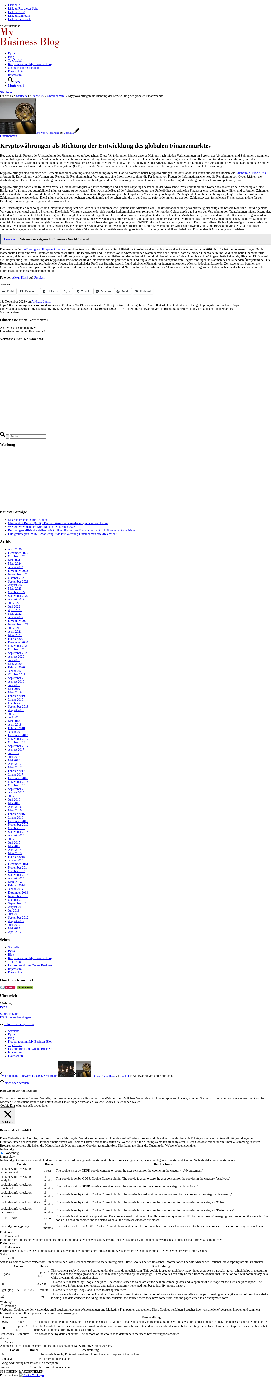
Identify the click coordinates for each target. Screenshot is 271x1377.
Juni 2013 (14, 914)
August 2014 (16, 878)
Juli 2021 (13, 628)
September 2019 (18, 678)
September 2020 (18, 653)
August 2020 (16, 656)
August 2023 (16, 585)
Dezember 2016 (18, 778)
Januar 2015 (15, 860)
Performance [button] (8, 1243)
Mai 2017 (14, 760)
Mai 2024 (14, 560)
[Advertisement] (119, 478)
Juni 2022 (14, 606)
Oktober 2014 (16, 871)
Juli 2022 (13, 603)
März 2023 (15, 588)
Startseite (6, 92)
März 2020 (15, 663)
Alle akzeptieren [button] (38, 1105)
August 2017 (16, 749)
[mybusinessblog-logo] (30, 46)
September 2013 (18, 903)
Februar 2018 (16, 728)
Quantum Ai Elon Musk (251, 173)
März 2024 (15, 563)
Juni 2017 (14, 756)
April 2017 (15, 763)
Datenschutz (15, 972)
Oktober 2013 (16, 899)
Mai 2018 (14, 721)
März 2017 (15, 767)
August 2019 (16, 681)
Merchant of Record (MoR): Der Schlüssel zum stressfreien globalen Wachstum (58, 523)
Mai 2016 (14, 803)
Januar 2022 (15, 617)
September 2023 (18, 581)
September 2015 (18, 831)
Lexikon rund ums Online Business (30, 965)
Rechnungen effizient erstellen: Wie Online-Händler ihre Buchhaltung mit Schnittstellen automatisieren (72, 530)
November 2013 (18, 896)
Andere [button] (4, 1338)
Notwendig (12, 1153)
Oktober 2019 (16, 674)
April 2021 (15, 631)
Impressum (15, 969)
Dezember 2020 (18, 642)
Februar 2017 (16, 771)
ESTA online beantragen (15, 1017)
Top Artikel (15, 961)
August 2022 (16, 599)
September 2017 (18, 746)
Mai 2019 (14, 688)
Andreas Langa (41, 301)
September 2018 (18, 706)
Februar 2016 (16, 814)
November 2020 (18, 645)
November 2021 (18, 624)
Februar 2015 (16, 856)
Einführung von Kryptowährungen (43, 249)
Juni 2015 (14, 842)
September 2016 (18, 789)
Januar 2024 (15, 567)
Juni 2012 (14, 924)
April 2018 (15, 724)
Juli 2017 (13, 753)
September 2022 (18, 595)
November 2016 (18, 781)
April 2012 (15, 932)
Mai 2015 (14, 846)
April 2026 (15, 549)
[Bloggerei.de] (8, 988)
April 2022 (15, 610)
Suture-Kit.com (9, 1013)
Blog (11, 954)
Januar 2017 (15, 774)
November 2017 (18, 738)
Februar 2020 (16, 667)
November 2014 (18, 867)
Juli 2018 (13, 713)
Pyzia (11, 951)
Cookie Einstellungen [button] (13, 1105)
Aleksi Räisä (52, 132)
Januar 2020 (15, 671)
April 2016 (15, 806)
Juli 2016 (13, 796)
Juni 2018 (14, 717)
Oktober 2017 (16, 742)
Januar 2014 (15, 889)
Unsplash (69, 132)
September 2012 (18, 917)
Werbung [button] (6, 1302)
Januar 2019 (15, 699)
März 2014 (15, 881)
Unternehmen (8, 136)
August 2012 (16, 921)
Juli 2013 (13, 910)
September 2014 (18, 874)
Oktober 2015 (16, 828)
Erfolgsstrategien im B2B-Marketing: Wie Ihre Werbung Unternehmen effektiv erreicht (62, 534)
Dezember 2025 (18, 552)
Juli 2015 (13, 839)
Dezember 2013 (18, 892)
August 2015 (16, 835)
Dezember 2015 (18, 821)
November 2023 (18, 574)
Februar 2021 (16, 638)
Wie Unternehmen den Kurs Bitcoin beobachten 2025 (41, 526)
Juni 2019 (14, 685)
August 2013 (16, 907)
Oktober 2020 (16, 649)
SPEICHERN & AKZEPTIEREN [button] (21, 1371)
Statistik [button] (5, 1254)
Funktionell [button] (7, 1232)
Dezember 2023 (18, 570)
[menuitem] (139, 53)
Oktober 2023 (16, 578)
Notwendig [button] (7, 1149)
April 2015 (15, 849)
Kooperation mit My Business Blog (30, 958)
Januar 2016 (15, 817)
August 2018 (16, 710)
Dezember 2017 (18, 735)
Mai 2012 (14, 928)
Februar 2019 (16, 696)
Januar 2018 (15, 731)
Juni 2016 (14, 799)
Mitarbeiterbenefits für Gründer (27, 519)
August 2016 (16, 792)
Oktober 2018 (16, 703)
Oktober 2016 (16, 785)
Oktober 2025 (16, 556)
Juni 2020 (14, 660)
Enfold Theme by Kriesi (19, 1024)
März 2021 (15, 635)
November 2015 (18, 824)
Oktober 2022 (16, 592)
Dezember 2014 (18, 864)
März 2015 (15, 853)
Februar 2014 (16, 885)
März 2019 (15, 692)
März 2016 (15, 810)
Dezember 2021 (18, 620)
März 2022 (15, 613)
